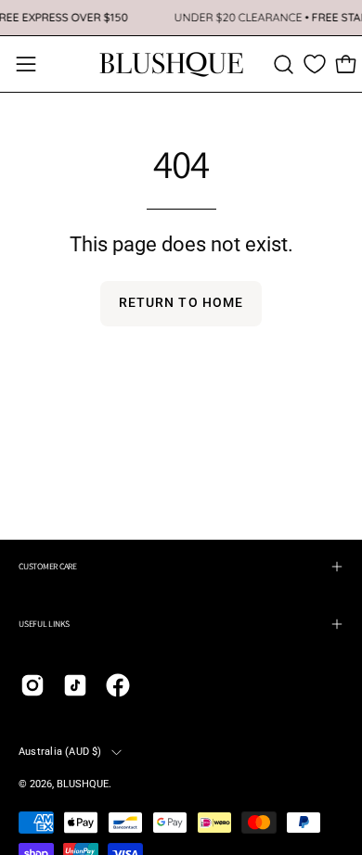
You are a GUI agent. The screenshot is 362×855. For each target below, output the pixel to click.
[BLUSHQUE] (171, 64)
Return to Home (181, 303)
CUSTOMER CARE (48, 566)
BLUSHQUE (83, 784)
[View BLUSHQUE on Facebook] (118, 685)
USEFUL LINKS (44, 624)
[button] (283, 64)
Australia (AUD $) (60, 752)
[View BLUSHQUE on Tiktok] (75, 685)
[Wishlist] (314, 64)
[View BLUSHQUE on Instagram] (32, 685)
